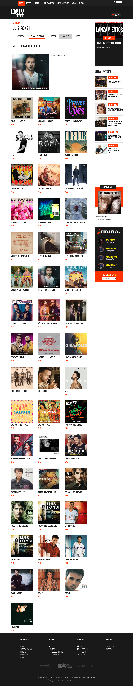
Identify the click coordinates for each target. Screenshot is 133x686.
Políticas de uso (90, 677)
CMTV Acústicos (63, 3)
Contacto (109, 649)
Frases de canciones (56, 652)
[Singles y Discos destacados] (109, 30)
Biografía (20, 36)
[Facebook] (121, 2)
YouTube (83, 646)
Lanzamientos (49, 3)
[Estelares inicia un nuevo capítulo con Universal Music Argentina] (101, 122)
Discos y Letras (37, 36)
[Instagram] (117, 2)
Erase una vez (54, 655)
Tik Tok (82, 655)
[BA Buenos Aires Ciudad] (64, 666)
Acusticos (52, 649)
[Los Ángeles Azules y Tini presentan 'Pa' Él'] (101, 95)
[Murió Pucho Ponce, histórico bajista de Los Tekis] (101, 149)
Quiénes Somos (111, 646)
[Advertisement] (109, 169)
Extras (82, 3)
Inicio (21, 3)
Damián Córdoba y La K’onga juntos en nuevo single (114, 137)
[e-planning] (85, 666)
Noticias (38, 3)
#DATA (74, 3)
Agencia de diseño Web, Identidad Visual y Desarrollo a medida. (68, 681)
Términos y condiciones (78, 677)
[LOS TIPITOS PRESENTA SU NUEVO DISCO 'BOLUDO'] (101, 81)
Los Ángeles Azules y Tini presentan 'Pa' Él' (115, 95)
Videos (53, 36)
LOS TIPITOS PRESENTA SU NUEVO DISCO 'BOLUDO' (114, 82)
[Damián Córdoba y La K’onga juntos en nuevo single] (101, 136)
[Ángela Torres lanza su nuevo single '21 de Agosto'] (101, 108)
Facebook (84, 652)
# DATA (51, 646)
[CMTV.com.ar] (19, 13)
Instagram (84, 649)
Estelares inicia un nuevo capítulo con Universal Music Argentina (115, 123)
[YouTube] (114, 2)
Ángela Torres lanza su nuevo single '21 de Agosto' (115, 109)
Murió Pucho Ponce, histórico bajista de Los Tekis (114, 150)
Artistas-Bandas (26, 649)
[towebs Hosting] (45, 666)
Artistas (29, 3)
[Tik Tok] (119, 2)
